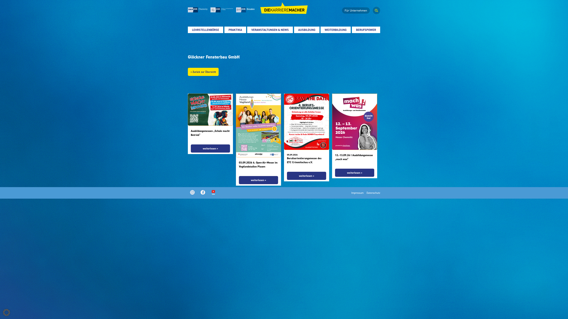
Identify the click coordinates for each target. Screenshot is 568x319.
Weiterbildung (336, 30)
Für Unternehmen (356, 10)
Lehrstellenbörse (205, 30)
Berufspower (366, 30)
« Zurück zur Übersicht (203, 72)
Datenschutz (373, 192)
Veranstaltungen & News (270, 30)
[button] (6, 312)
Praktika (235, 30)
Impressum (357, 192)
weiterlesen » (210, 148)
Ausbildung (306, 30)
